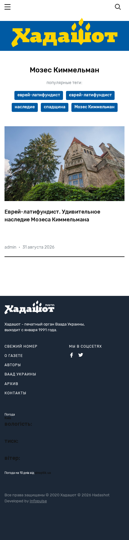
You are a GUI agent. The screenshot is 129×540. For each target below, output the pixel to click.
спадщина (54, 106)
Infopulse (38, 501)
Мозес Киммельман (94, 106)
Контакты (15, 393)
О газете (13, 356)
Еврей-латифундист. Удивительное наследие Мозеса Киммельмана (52, 216)
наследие (25, 106)
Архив (11, 384)
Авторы (12, 365)
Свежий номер (21, 346)
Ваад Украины (20, 374)
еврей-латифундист (38, 95)
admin (10, 247)
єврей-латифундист (90, 95)
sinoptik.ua (43, 473)
